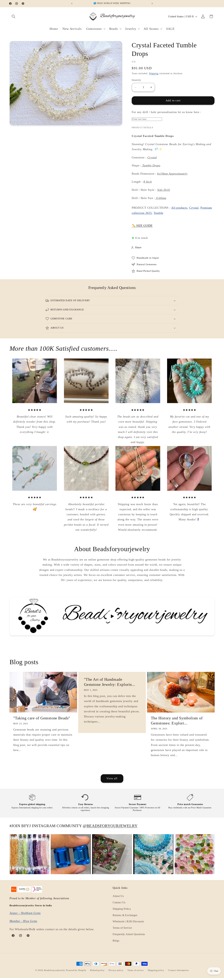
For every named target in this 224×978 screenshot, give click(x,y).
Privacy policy (116, 970)
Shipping (153, 73)
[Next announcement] (152, 3)
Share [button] (138, 247)
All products (179, 207)
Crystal (194, 207)
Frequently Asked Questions (129, 934)
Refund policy (97, 970)
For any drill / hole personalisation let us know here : (166, 112)
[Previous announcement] (71, 3)
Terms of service (135, 970)
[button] (14, 16)
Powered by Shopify (76, 970)
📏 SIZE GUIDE (142, 225)
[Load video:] (112, 616)
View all (111, 778)
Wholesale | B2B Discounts (128, 921)
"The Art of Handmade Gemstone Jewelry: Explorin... (109, 682)
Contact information (178, 970)
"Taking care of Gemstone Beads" (41, 718)
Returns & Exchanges (125, 915)
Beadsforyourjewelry (54, 970)
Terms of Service (122, 927)
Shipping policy (156, 970)
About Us (118, 896)
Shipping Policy (122, 908)
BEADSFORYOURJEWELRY (112, 826)
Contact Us (119, 902)
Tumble (158, 213)
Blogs (116, 940)
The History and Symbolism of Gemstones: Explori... (177, 720)
